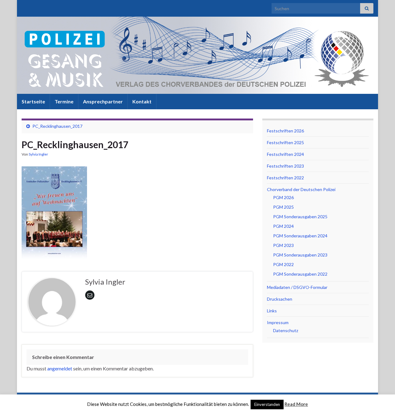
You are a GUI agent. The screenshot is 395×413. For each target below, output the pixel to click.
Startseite (33, 101)
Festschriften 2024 (285, 154)
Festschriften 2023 (285, 166)
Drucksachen (279, 299)
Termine (64, 101)
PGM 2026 (283, 197)
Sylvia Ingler (38, 154)
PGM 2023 (283, 245)
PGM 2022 (283, 264)
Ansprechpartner (103, 101)
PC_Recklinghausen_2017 (57, 126)
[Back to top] (381, 399)
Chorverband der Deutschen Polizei (301, 189)
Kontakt (142, 101)
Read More (296, 404)
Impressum (278, 322)
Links (272, 310)
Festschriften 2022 (285, 177)
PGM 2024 (283, 226)
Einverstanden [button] (267, 404)
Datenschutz (285, 330)
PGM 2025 (283, 207)
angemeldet (59, 368)
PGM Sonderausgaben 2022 (300, 274)
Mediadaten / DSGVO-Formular (297, 287)
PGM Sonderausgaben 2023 (300, 254)
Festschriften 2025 (285, 142)
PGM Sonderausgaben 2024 (300, 235)
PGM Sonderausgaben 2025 (300, 216)
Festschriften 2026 (285, 130)
